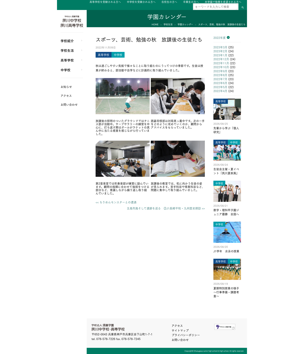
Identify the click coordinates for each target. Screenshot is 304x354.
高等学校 (67, 59)
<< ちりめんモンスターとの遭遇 (116, 202)
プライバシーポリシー (186, 335)
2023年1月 (220, 55)
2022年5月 (220, 87)
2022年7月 (220, 79)
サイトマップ (180, 330)
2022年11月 (221, 63)
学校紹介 (67, 40)
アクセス (177, 325)
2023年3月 (220, 47)
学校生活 (67, 50)
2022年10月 (221, 67)
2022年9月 (220, 71)
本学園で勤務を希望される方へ (223, 1)
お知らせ (66, 86)
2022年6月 (220, 83)
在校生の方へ (169, 1)
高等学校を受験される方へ (105, 1)
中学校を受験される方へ (141, 1)
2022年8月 (220, 75)
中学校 (66, 69)
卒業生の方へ (191, 1)
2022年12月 (221, 59)
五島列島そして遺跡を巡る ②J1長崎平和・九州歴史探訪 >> (166, 208)
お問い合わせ (180, 339)
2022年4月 (220, 90)
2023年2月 (220, 51)
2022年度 (219, 37)
